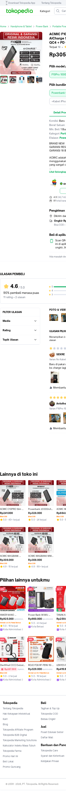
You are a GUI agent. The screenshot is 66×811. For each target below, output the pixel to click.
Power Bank (42, 26)
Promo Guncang (11, 766)
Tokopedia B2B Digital (15, 735)
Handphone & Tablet (21, 26)
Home (3, 26)
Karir (5, 719)
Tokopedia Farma (12, 750)
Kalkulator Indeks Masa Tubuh (19, 745)
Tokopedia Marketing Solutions (20, 740)
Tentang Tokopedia (51, 3)
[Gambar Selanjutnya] (40, 79)
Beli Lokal (8, 761)
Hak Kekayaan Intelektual (16, 713)
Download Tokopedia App (21, 3)
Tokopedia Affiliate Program (18, 729)
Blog (5, 724)
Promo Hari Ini (10, 756)
